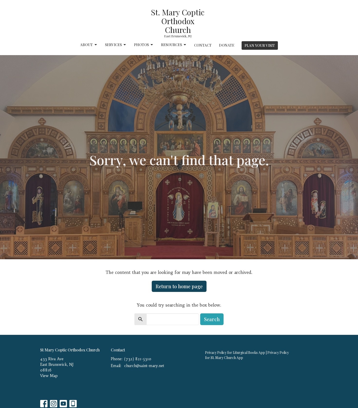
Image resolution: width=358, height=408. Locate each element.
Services (113, 44)
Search (212, 319)
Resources (171, 44)
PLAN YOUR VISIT (260, 45)
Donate (226, 45)
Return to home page (179, 286)
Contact (203, 45)
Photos (141, 44)
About (86, 44)
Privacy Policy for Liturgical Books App (235, 352)
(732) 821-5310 (137, 359)
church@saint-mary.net (144, 365)
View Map (49, 375)
